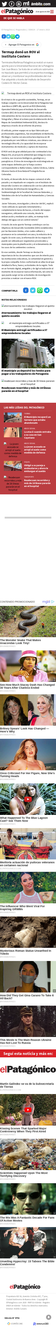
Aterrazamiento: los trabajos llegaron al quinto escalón (26, 314)
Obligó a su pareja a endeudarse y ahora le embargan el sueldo (36, 468)
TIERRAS (27, 413)
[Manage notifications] (48, 1317)
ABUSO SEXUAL (29, 428)
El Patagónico (8, 29)
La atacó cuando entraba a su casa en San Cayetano (37, 434)
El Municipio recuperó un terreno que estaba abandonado (37, 419)
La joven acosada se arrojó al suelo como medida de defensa (35, 449)
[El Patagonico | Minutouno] (26, 5)
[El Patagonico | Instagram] (19, 5)
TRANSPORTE (29, 477)
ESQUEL (27, 462)
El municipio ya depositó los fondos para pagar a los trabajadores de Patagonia (26, 372)
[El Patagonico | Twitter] (4, 5)
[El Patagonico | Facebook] (11, 5)
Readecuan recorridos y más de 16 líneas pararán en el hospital (26, 389)
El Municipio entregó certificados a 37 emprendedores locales (24, 331)
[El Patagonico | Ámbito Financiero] (41, 5)
